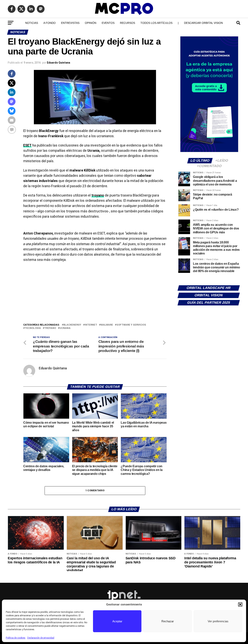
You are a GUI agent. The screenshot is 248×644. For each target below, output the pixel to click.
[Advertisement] (95, 293)
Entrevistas (70, 22)
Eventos (108, 22)
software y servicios (131, 325)
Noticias (31, 22)
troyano (97, 195)
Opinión (90, 22)
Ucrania (65, 328)
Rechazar (167, 621)
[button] (240, 604)
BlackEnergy (72, 325)
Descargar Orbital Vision (203, 22)
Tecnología (33, 328)
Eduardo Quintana (58, 62)
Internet (91, 325)
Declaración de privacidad (40, 637)
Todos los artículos (156, 22)
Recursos (127, 22)
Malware (107, 325)
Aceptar (117, 621)
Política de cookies (15, 637)
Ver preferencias (218, 621)
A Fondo (49, 22)
